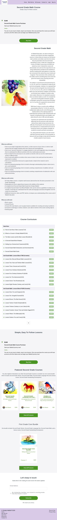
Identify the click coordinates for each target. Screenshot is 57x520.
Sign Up (54, 2)
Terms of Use (52, 510)
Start (51, 229)
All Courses (37, 2)
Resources (4, 516)
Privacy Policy (52, 511)
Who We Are (31, 2)
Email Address (14, 485)
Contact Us (44, 2)
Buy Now (28, 40)
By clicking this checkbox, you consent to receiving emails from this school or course (28, 493)
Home (25, 2)
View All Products (28, 415)
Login (49, 2)
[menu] (39, 2)
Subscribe (28, 498)
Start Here (3, 514)
